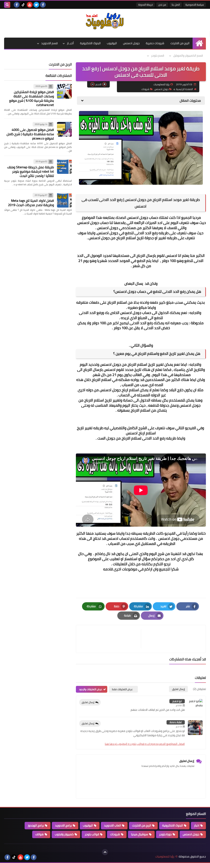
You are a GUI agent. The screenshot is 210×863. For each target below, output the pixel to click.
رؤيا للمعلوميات (164, 856)
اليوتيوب (112, 43)
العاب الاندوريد (112, 825)
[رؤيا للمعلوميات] (105, 21)
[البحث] (7, 5)
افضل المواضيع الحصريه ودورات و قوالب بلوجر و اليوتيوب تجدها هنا (145, 743)
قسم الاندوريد (49, 43)
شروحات (145, 89)
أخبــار (70, 43)
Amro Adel (176, 722)
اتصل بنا (176, 4)
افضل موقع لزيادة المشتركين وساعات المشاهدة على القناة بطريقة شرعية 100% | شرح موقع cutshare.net (31, 98)
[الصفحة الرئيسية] (199, 43)
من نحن (162, 4)
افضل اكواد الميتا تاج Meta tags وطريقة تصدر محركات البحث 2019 (31, 202)
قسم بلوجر (157, 55)
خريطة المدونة (145, 4)
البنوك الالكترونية (90, 43)
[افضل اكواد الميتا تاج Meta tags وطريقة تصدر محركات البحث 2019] (64, 200)
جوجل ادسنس (131, 43)
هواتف (39, 834)
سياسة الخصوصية (194, 4)
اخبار (196, 825)
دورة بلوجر (165, 834)
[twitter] (36, 5)
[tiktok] (23, 5)
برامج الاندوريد (63, 825)
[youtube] (30, 5)
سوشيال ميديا (139, 834)
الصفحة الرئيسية (184, 89)
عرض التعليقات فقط (122, 689)
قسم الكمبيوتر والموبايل (188, 55)
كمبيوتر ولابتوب (64, 834)
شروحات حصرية (155, 43)
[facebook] (43, 5)
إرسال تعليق (88, 702)
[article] (110, 639)
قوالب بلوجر (92, 834)
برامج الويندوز (36, 825)
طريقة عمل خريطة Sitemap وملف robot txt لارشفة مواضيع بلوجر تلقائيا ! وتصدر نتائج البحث (30, 171)
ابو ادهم (177, 701)
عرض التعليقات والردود (90, 689)
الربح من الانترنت (179, 43)
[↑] (105, 852)
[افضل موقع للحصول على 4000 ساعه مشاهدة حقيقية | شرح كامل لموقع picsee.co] (64, 129)
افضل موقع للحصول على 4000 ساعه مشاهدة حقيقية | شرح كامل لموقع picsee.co (30, 134)
